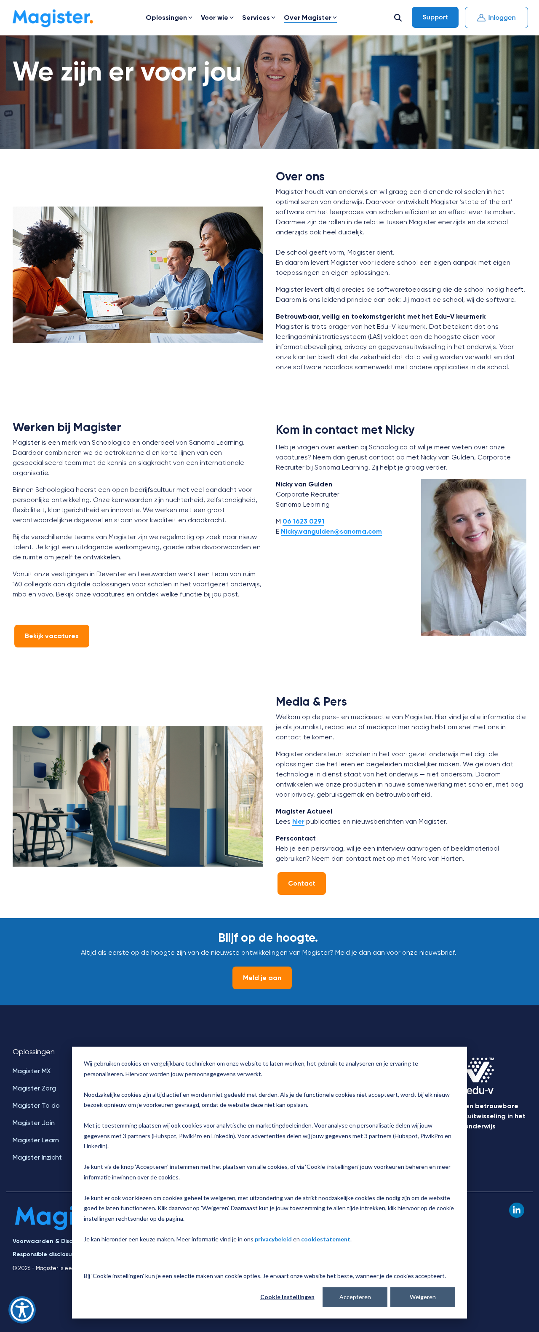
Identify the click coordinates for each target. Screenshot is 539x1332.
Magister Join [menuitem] (34, 1123)
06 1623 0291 (303, 521)
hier (298, 821)
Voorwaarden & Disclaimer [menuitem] (52, 1241)
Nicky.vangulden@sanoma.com (331, 531)
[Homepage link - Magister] (70, 1228)
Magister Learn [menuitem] (36, 1140)
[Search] (397, 17)
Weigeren (423, 1296)
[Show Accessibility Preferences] (22, 1310)
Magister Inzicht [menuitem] (37, 1157)
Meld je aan (262, 978)
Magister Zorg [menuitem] (34, 1088)
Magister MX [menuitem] (32, 1071)
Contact (301, 883)
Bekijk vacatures (52, 636)
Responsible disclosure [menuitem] (45, 1254)
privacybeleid (273, 1239)
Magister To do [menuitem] (36, 1105)
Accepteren (355, 1296)
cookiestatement (325, 1239)
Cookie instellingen (287, 1296)
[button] (516, 1210)
